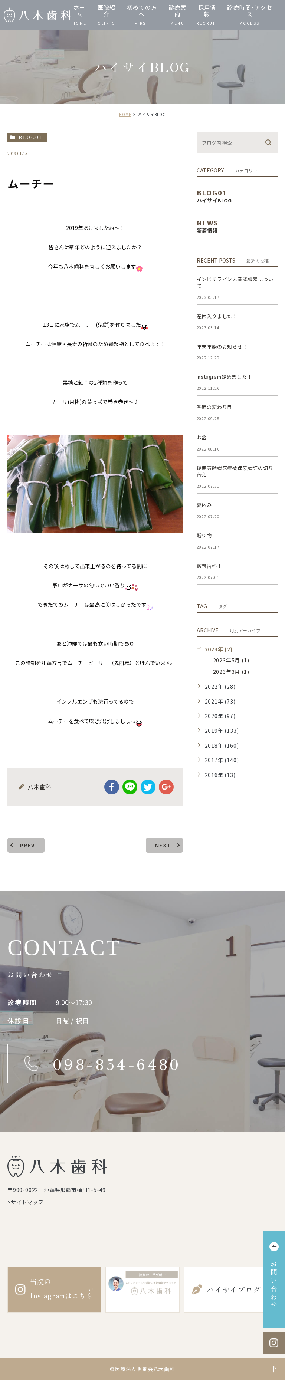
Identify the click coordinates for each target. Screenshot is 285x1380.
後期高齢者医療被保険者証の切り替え (235, 471)
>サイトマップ (25, 1202)
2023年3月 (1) (231, 672)
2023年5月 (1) (231, 660)
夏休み (204, 504)
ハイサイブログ (234, 1289)
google (166, 787)
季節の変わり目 (215, 407)
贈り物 (204, 535)
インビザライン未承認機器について (235, 282)
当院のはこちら (61, 1289)
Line (129, 787)
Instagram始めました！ (224, 376)
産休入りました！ (217, 316)
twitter (148, 787)
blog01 (30, 137)
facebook (111, 787)
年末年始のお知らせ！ (222, 346)
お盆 (202, 437)
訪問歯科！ (209, 565)
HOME (125, 114)
